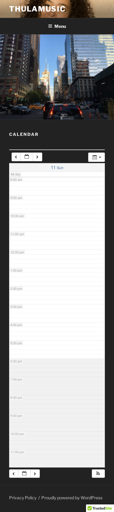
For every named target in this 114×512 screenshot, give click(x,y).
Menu (60, 26)
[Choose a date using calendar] (26, 157)
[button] (98, 474)
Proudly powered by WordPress (71, 497)
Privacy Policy (22, 497)
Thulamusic (37, 9)
